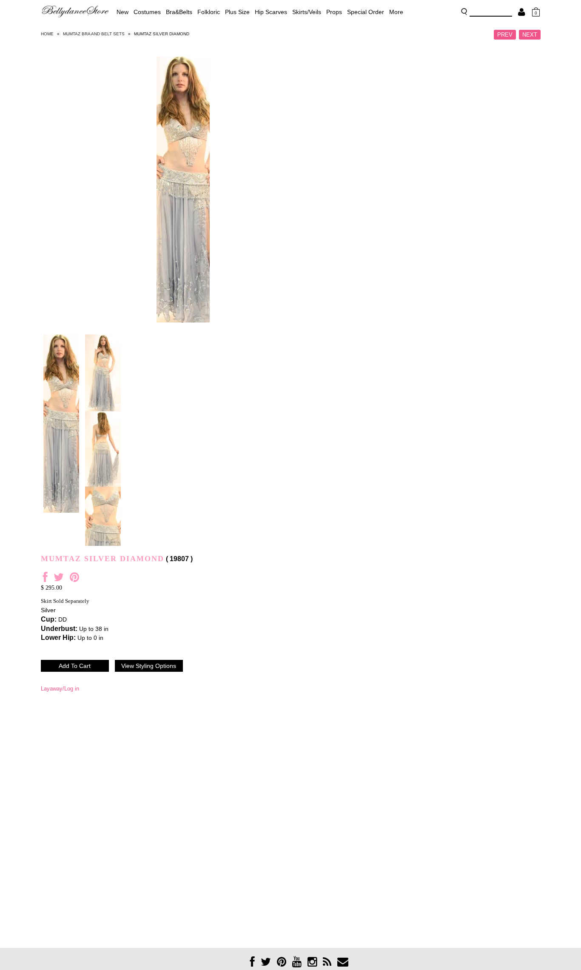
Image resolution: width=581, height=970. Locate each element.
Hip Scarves (271, 12)
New (122, 12)
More (396, 12)
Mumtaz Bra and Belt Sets (94, 33)
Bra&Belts (179, 12)
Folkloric (208, 12)
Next (529, 34)
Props (334, 12)
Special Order (365, 12)
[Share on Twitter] (59, 579)
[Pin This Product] (74, 579)
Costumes (147, 12)
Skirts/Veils (306, 12)
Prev (505, 34)
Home (47, 33)
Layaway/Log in (60, 688)
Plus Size (237, 12)
